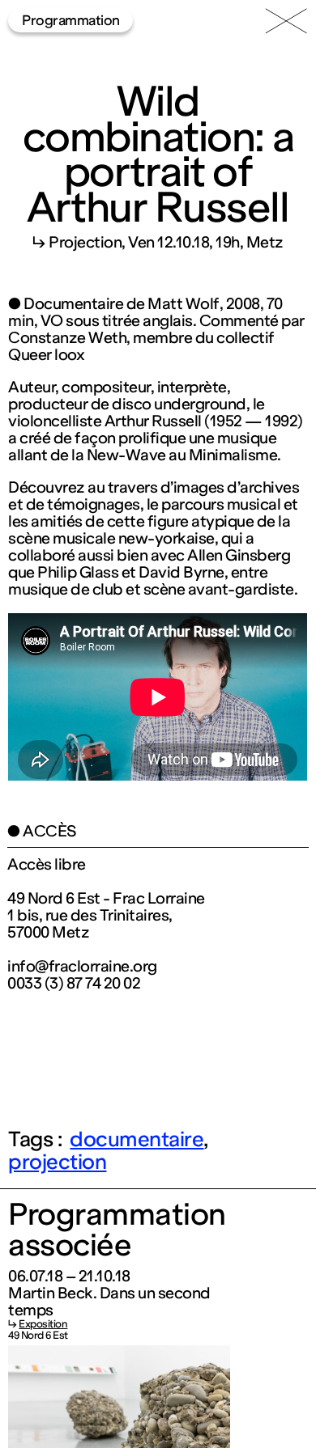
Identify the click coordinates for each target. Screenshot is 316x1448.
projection (57, 1162)
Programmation (71, 20)
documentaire (136, 1139)
